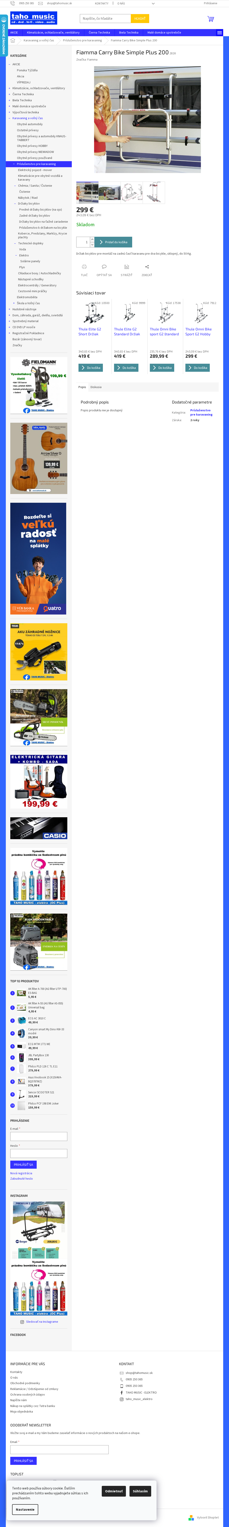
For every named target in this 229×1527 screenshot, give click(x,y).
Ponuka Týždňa (27, 70)
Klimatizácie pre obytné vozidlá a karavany (40, 178)
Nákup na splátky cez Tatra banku (32, 1406)
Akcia (20, 76)
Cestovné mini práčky (32, 291)
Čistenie (24, 192)
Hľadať (140, 18)
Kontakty (101, 4)
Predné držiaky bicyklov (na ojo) (40, 209)
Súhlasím (140, 1491)
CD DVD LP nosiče (24, 327)
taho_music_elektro (139, 1399)
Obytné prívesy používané (34, 158)
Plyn (22, 267)
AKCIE (16, 64)
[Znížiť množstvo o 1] (92, 244)
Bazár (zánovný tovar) (27, 339)
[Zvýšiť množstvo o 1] (92, 239)
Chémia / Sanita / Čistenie (35, 186)
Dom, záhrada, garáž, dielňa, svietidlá (38, 315)
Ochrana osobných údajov (27, 1394)
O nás (121, 4)
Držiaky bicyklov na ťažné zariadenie (43, 222)
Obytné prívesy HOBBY (32, 146)
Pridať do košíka (116, 242)
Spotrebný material (25, 321)
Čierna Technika (23, 94)
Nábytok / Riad (28, 198)
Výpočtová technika (26, 112)
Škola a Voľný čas (28, 303)
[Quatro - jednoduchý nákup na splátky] (38, 559)
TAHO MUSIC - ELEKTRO (141, 1392)
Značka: (87, 59)
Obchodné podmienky (25, 1383)
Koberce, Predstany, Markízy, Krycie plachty (42, 235)
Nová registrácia (21, 1173)
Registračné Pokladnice (28, 333)
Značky (17, 345)
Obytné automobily (30, 124)
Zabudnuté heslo (21, 1179)
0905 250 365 (134, 1379)
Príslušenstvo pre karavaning (36, 164)
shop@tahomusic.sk (139, 1373)
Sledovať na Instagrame (42, 1322)
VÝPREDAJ (23, 82)
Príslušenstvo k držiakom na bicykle (43, 228)
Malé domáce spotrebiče (29, 106)
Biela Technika (22, 100)
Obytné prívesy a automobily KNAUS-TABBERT (41, 138)
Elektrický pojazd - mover (35, 170)
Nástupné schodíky (31, 279)
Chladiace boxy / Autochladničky (39, 273)
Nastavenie (25, 1509)
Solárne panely (30, 261)
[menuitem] (14, 32)
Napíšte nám (18, 1400)
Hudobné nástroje (24, 309)
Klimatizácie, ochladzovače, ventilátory (39, 88)
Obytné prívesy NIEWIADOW (35, 152)
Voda (22, 249)
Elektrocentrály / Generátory (37, 285)
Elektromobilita (27, 297)
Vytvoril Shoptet (208, 1518)
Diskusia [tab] (96, 387)
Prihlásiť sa (23, 1164)
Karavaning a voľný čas (28, 118)
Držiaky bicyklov (29, 203)
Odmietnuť (114, 1491)
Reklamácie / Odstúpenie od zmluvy (34, 1389)
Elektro (24, 255)
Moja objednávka (21, 1411)
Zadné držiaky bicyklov (34, 215)
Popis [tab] (82, 387)
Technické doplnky (30, 243)
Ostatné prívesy (28, 130)
